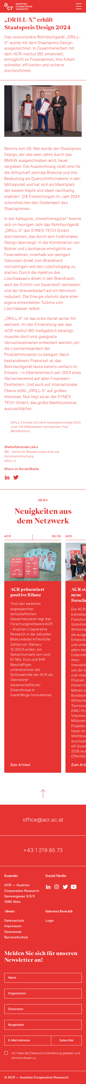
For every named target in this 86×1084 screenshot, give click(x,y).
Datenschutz (14, 920)
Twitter (65, 887)
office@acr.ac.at (43, 820)
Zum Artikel (20, 765)
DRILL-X (10, 461)
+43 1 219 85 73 (43, 850)
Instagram (57, 887)
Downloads (13, 932)
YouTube (74, 887)
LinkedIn (48, 887)
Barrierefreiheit (16, 937)
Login (49, 920)
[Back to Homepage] (18, 6)
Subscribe (66, 1040)
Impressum (13, 926)
